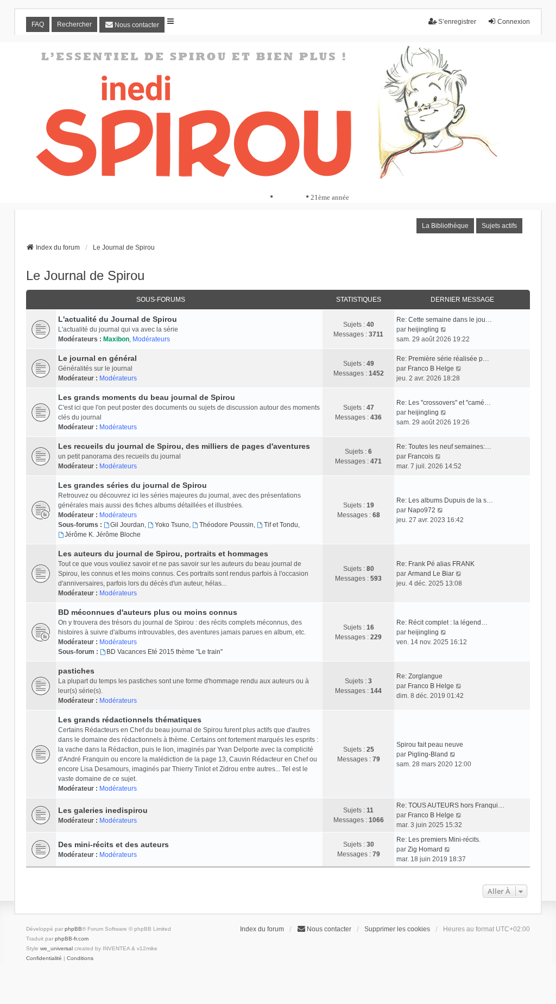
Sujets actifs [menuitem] (499, 226)
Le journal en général (97, 358)
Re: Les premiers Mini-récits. (438, 839)
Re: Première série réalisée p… (442, 359)
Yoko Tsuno (172, 525)
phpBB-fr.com (72, 939)
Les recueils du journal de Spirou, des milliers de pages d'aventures (184, 446)
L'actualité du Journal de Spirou (117, 319)
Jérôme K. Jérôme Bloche (103, 534)
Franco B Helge (431, 368)
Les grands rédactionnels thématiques (129, 719)
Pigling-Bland (428, 754)
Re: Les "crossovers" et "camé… (443, 402)
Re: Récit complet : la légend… (442, 622)
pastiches (76, 670)
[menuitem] (132, 25)
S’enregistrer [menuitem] (457, 22)
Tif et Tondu (281, 525)
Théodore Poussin (226, 525)
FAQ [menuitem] (37, 24)
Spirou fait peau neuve (429, 744)
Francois (420, 456)
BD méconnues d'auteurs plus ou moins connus (147, 612)
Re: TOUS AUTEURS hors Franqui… (450, 805)
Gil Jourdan (127, 525)
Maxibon (116, 339)
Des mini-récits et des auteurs (113, 844)
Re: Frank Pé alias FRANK (435, 564)
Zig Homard (425, 849)
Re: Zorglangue (419, 676)
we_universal (56, 948)
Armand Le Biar (431, 573)
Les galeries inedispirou (103, 810)
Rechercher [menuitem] (74, 24)
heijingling (423, 329)
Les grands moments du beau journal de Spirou (146, 397)
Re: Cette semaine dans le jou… (444, 319)
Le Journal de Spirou (85, 275)
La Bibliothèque (445, 226)
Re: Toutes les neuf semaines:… (443, 446)
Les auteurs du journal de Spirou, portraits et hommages (163, 553)
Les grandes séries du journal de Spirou (132, 485)
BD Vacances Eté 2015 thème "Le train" (164, 652)
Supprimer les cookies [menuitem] (397, 929)
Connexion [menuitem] (513, 22)
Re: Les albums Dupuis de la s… (444, 500)
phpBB (73, 929)
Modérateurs (151, 339)
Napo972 (421, 510)
